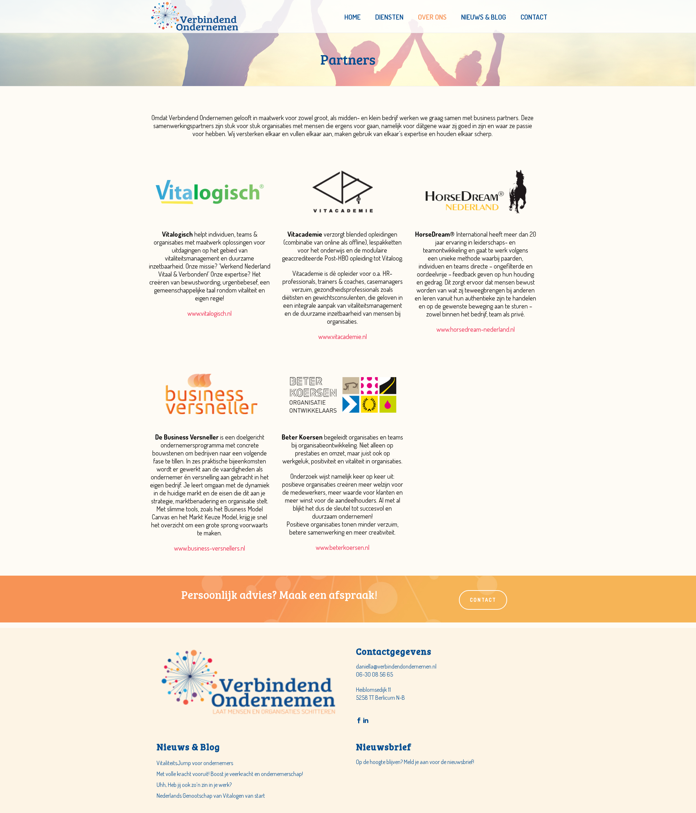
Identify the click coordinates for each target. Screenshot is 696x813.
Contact (534, 16)
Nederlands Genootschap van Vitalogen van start (211, 795)
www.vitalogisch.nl (209, 313)
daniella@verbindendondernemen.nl (396, 666)
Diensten (389, 16)
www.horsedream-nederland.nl (475, 329)
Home (352, 16)
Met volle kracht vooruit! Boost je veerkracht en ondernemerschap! (230, 774)
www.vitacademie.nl (342, 336)
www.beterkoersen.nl (342, 547)
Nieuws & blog (483, 16)
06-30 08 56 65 (374, 674)
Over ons (432, 16)
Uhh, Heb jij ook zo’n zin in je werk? (194, 784)
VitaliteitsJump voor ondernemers (195, 763)
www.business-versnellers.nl (209, 548)
